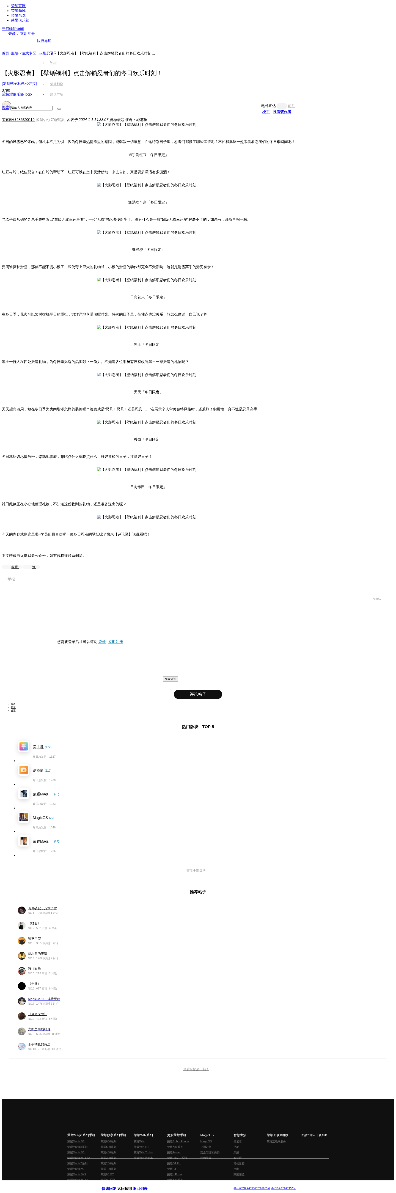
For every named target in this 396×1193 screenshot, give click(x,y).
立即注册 (27, 34)
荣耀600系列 (108, 1141)
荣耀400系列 (108, 1152)
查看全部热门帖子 (196, 1069)
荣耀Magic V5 (76, 1152)
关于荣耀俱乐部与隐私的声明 (144, 1184)
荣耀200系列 (108, 1163)
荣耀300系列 (108, 1158)
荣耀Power (174, 1152)
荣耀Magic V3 (76, 1169)
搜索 (5, 108)
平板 (236, 1147)
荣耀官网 (18, 6)
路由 (236, 1169)
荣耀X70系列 (175, 1180)
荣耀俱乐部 (20, 20)
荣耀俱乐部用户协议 (114, 1184)
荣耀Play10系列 (177, 1158)
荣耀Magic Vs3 (76, 1174)
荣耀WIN (139, 1141)
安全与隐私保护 (210, 1152)
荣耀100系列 (108, 1169)
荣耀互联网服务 (276, 1141)
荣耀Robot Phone (178, 1141)
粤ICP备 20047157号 (283, 1188)
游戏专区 (29, 53)
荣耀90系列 (108, 1180)
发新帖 (377, 598)
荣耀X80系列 (175, 1147)
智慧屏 (238, 1158)
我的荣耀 (205, 1158)
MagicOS (206, 1141)
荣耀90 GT (107, 1174)
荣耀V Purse (174, 1174)
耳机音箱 (239, 1163)
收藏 (15, 567)
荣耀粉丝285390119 (18, 120)
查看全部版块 (196, 870)
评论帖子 (198, 694)
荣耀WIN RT (141, 1147)
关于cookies (170, 1184)
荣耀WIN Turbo (143, 1152)
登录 (12, 34)
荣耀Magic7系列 (77, 1163)
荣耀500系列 (108, 1147)
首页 (53, 52)
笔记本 (238, 1141)
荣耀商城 (18, 11)
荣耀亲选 (18, 15)
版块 (15, 53)
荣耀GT (171, 1169)
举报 (11, 579)
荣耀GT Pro (174, 1163)
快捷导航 (44, 41)
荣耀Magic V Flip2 (78, 1158)
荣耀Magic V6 (76, 1141)
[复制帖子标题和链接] (19, 83)
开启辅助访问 (13, 29)
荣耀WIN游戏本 (143, 1158)
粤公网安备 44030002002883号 (252, 1188)
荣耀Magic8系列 (77, 1147)
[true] (59, 109)
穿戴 (236, 1152)
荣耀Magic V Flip (77, 1180)
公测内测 (205, 1147)
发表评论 (170, 679)
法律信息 (183, 1184)
